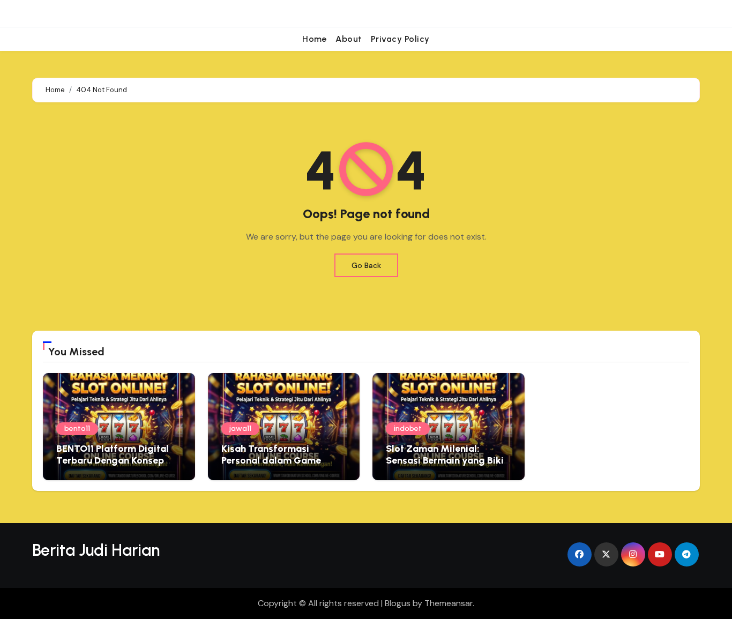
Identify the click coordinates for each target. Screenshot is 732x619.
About (348, 39)
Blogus (397, 603)
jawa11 (240, 428)
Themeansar (448, 603)
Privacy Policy (400, 39)
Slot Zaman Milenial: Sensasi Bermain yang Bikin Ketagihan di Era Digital (447, 460)
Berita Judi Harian (96, 550)
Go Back (366, 265)
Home (314, 39)
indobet (408, 428)
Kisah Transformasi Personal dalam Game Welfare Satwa (271, 460)
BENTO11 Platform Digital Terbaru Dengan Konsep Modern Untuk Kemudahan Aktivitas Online (116, 466)
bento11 (77, 428)
